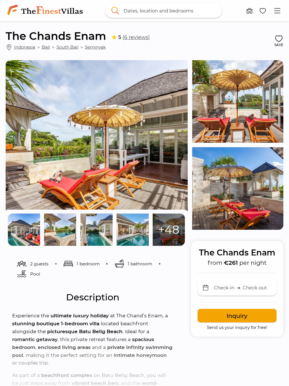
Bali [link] (46, 47)
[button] (249, 11)
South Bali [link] (67, 47)
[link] (46, 10)
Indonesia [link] (24, 47)
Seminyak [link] (95, 47)
